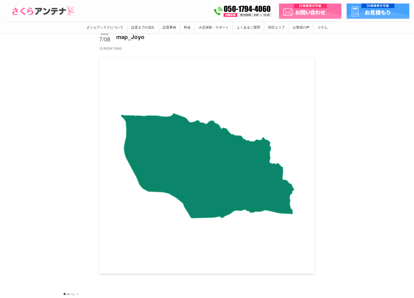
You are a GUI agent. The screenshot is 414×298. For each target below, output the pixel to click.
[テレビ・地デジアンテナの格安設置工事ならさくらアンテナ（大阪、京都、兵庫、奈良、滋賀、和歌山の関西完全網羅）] (43, 11)
